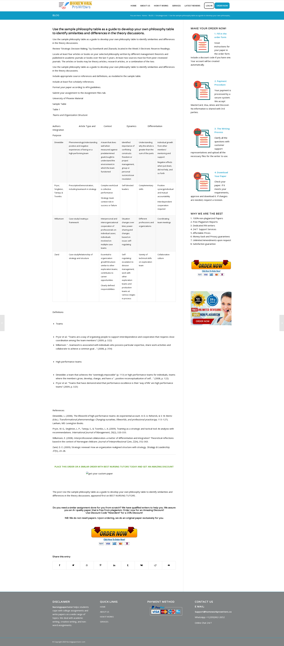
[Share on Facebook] (59, 565)
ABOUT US (104, 611)
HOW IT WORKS (107, 616)
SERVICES (104, 621)
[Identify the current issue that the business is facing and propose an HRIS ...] (2, 323)
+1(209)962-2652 (215, 617)
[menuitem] (133, 5)
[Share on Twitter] (73, 565)
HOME (102, 606)
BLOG (56, 15)
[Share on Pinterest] (100, 565)
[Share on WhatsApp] (87, 565)
